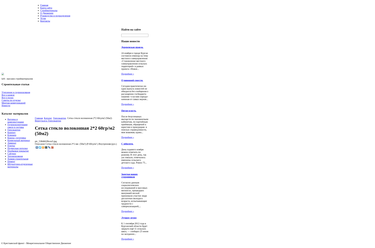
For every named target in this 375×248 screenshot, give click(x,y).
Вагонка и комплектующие (15, 120)
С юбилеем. (127, 144)
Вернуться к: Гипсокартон (48, 121)
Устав (43, 18)
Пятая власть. (128, 110)
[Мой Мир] (46, 147)
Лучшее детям (129, 218)
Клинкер (11, 135)
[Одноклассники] (43, 147)
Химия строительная (17, 159)
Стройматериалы (48, 10)
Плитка (11, 145)
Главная (44, 5)
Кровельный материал (18, 140)
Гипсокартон (13, 130)
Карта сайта (46, 8)
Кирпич (11, 132)
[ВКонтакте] (37, 147)
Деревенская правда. (132, 47)
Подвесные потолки (17, 148)
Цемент (11, 161)
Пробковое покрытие (18, 151)
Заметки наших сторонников (129, 175)
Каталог (48, 118)
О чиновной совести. (132, 80)
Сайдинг (11, 153)
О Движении (46, 13)
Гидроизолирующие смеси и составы (17, 125)
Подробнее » (127, 74)
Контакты (45, 21)
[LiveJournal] (49, 147)
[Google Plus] (52, 147)
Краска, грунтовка (16, 138)
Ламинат (11, 143)
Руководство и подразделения (55, 16)
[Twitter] (40, 147)
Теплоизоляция (15, 156)
